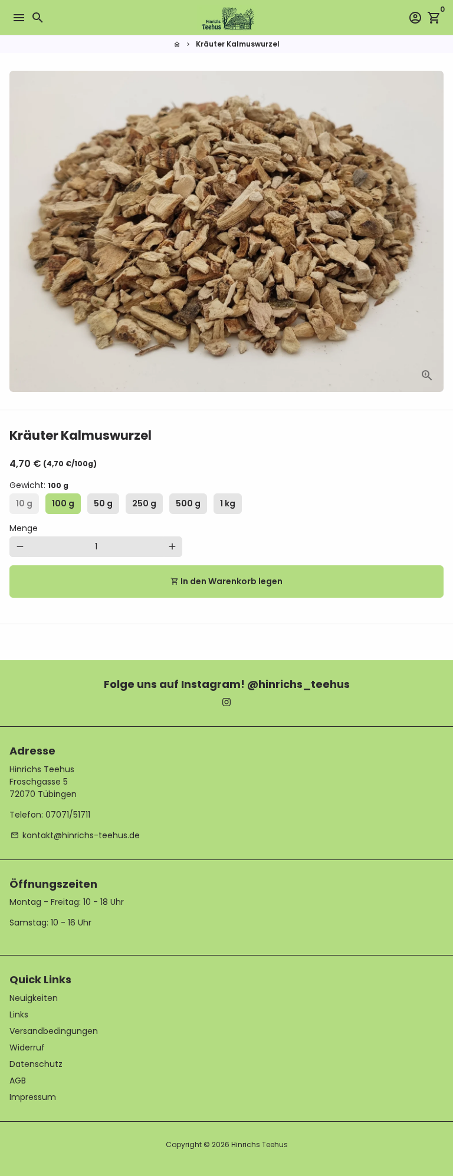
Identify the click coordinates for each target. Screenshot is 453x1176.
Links (18, 1014)
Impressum (32, 1097)
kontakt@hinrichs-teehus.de (75, 835)
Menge (23, 528)
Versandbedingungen (53, 1031)
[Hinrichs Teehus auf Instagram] (226, 702)
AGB (17, 1080)
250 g (144, 503)
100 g (63, 503)
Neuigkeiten (33, 998)
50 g (103, 503)
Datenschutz (36, 1064)
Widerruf (27, 1047)
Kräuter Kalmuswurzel (238, 44)
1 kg (227, 503)
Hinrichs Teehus (259, 1144)
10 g (24, 503)
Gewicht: (38, 485)
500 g (188, 503)
